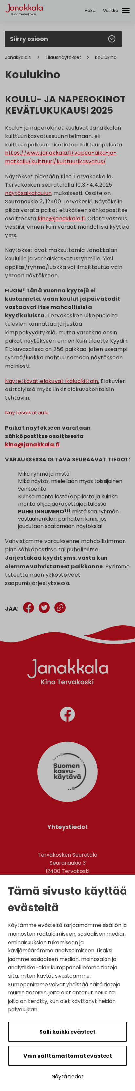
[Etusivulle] (24, 21)
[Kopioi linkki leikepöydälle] (60, 608)
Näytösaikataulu (27, 412)
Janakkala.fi (18, 57)
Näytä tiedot (67, 1076)
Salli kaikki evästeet (67, 1031)
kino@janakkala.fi (61, 218)
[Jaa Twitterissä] (44, 608)
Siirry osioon (29, 39)
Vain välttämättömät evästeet (67, 1055)
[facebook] (67, 715)
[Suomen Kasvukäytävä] (67, 800)
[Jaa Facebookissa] (28, 608)
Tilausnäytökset (63, 57)
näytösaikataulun (28, 193)
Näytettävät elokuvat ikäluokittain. (52, 381)
